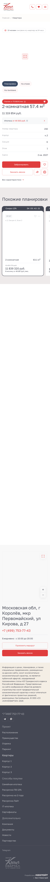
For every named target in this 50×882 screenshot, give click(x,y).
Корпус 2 (7, 766)
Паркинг (6, 749)
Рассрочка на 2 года (12, 795)
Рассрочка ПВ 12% (11, 789)
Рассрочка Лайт (10, 801)
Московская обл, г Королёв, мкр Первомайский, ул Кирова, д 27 (21, 615)
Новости (6, 835)
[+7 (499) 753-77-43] (32, 7)
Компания (7, 824)
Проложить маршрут (25, 645)
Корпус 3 (7, 772)
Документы (8, 829)
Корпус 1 (7, 761)
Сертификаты (9, 812)
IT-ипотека (8, 806)
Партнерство (9, 840)
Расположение (10, 732)
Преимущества (10, 738)
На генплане (10, 90)
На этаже (25, 84)
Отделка (6, 743)
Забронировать (21, 164)
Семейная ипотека (12, 784)
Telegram (6, 850)
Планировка (10, 84)
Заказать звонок (17, 172)
